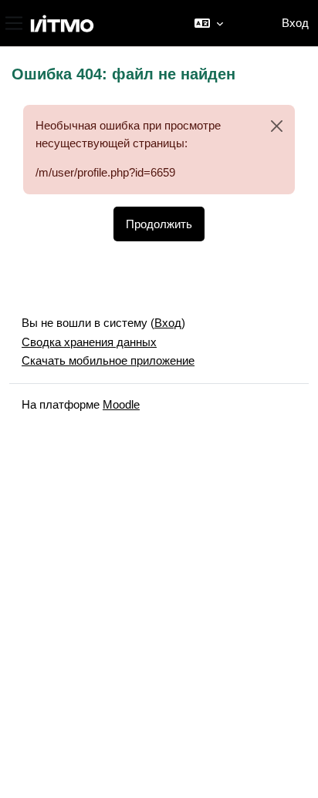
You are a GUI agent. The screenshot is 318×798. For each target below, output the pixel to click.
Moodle (121, 404)
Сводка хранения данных (89, 341)
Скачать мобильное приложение (108, 360)
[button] (208, 23)
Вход (295, 22)
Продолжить (159, 224)
